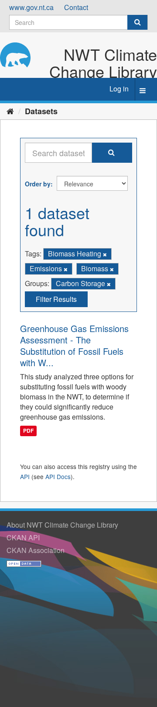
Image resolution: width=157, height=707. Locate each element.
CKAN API (23, 537)
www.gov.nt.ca (31, 7)
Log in (119, 89)
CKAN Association (36, 550)
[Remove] (105, 254)
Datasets (41, 111)
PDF (28, 431)
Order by (38, 183)
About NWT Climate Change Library (62, 525)
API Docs (58, 476)
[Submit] (137, 22)
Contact (76, 7)
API (25, 476)
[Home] (10, 110)
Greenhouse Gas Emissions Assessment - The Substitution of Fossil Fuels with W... (74, 345)
